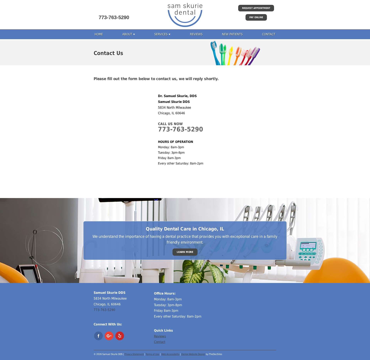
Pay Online (256, 17)
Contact (268, 34)
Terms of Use (152, 354)
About (127, 34)
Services (161, 34)
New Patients (232, 34)
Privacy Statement (134, 354)
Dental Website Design (193, 354)
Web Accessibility (170, 354)
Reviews (196, 34)
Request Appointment (256, 8)
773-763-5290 (114, 17)
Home (99, 34)
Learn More (185, 252)
